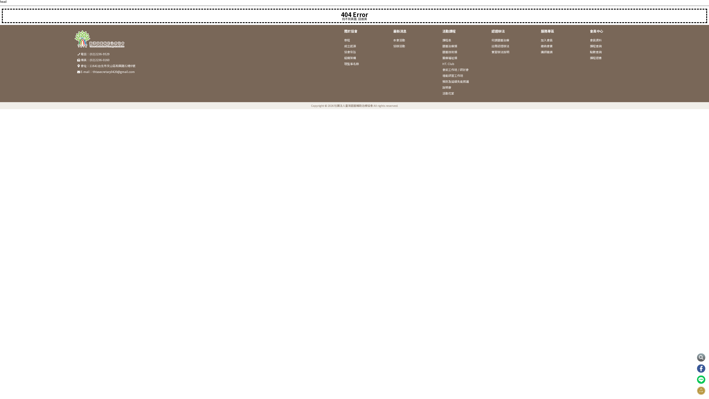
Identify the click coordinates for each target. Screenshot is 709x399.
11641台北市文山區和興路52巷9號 (112, 66)
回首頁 (362, 19)
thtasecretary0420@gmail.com (114, 71)
